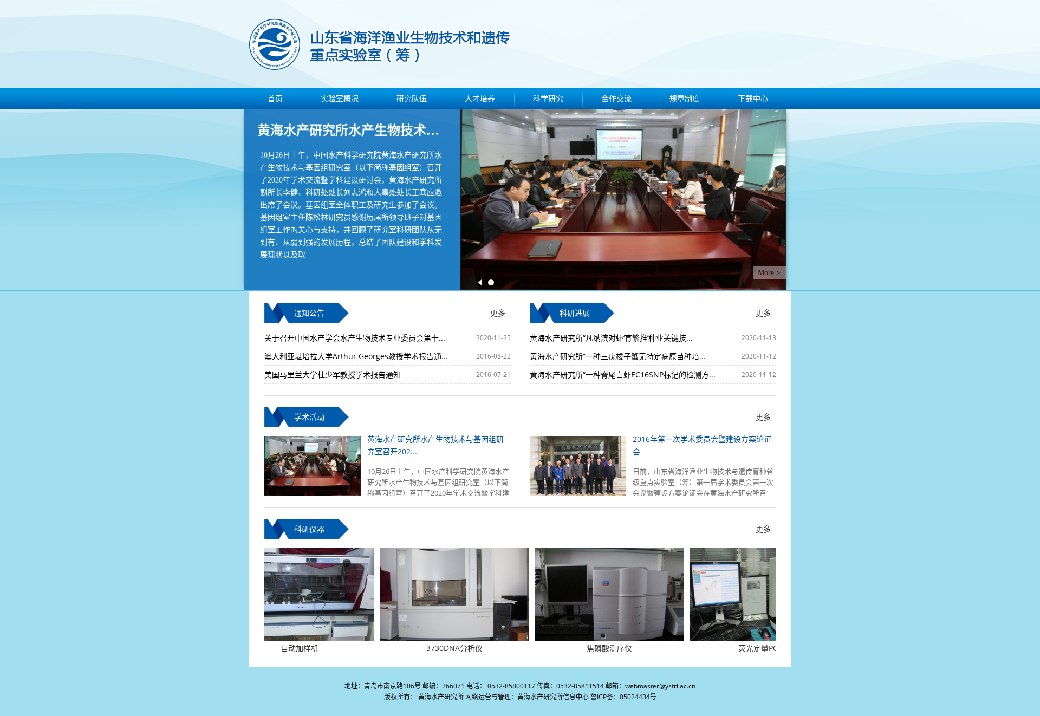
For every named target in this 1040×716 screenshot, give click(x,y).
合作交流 (616, 98)
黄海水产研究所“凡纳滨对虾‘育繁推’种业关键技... (611, 338)
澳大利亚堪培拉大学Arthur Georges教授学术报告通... (356, 356)
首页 (275, 98)
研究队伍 (411, 98)
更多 (497, 313)
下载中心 (753, 98)
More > (769, 273)
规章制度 (685, 98)
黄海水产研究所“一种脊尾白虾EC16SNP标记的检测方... (623, 374)
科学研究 (548, 98)
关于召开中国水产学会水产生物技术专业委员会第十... (354, 338)
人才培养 (480, 98)
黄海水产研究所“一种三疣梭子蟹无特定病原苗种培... (618, 356)
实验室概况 (340, 98)
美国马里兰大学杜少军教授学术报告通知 (332, 374)
